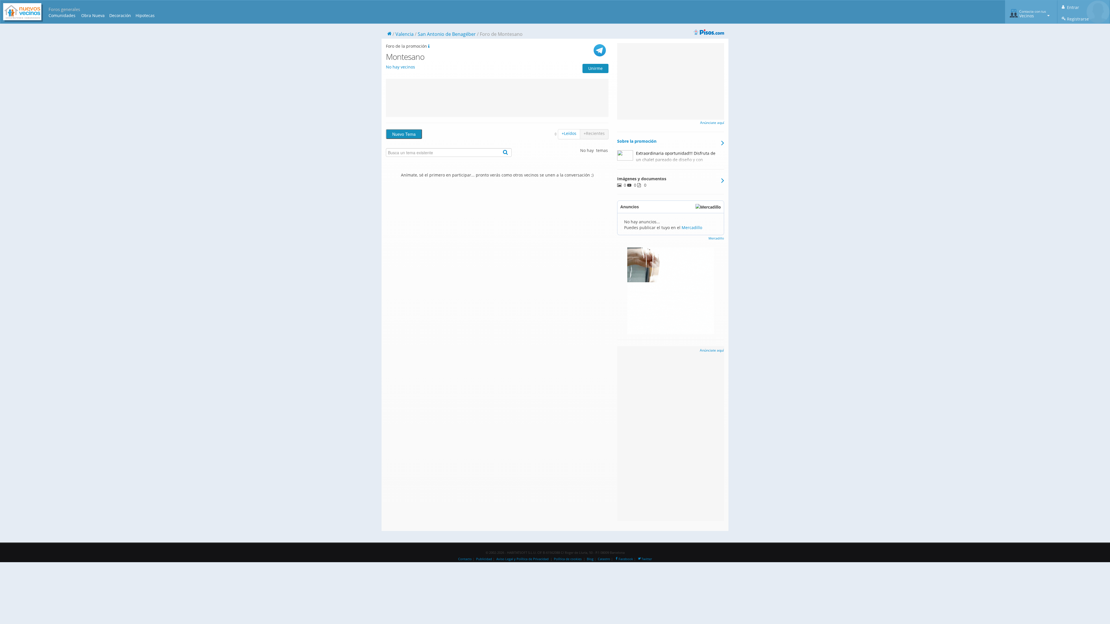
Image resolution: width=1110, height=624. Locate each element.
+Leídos (569, 133)
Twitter (646, 559)
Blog (590, 559)
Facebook (626, 559)
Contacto (465, 559)
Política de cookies (568, 559)
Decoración (120, 15)
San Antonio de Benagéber (447, 34)
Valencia (404, 34)
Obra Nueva (93, 15)
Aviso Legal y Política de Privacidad (522, 559)
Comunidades (62, 15)
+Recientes (594, 133)
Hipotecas (145, 15)
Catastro (604, 559)
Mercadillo (692, 227)
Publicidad (484, 559)
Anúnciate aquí (712, 122)
